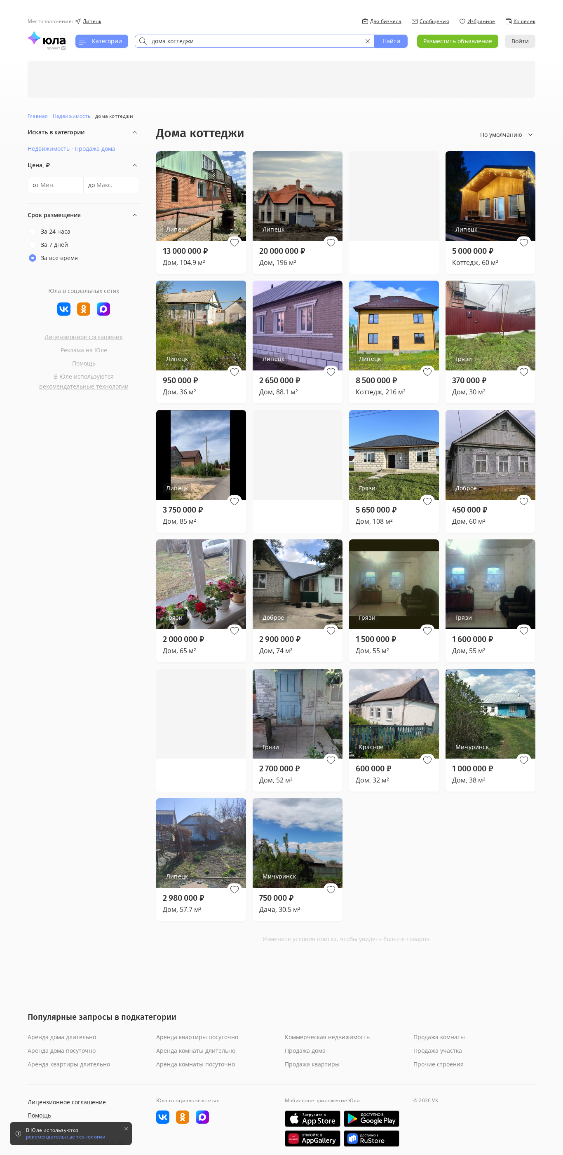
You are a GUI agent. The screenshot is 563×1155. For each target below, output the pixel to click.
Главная (38, 115)
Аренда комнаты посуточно (195, 1064)
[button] (234, 242)
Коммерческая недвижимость (327, 1037)
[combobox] (255, 41)
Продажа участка (437, 1050)
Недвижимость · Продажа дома (71, 148)
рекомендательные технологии (84, 386)
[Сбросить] (367, 41)
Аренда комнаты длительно (195, 1050)
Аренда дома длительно (62, 1037)
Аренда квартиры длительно (69, 1064)
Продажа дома (305, 1050)
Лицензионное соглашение (84, 337)
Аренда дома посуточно (62, 1050)
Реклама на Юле (84, 350)
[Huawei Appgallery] (312, 1138)
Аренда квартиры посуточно (197, 1037)
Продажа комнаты (439, 1037)
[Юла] (47, 38)
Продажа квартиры (312, 1064)
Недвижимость (72, 115)
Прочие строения (438, 1064)
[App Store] (312, 1118)
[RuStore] (371, 1138)
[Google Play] (371, 1118)
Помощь (84, 363)
